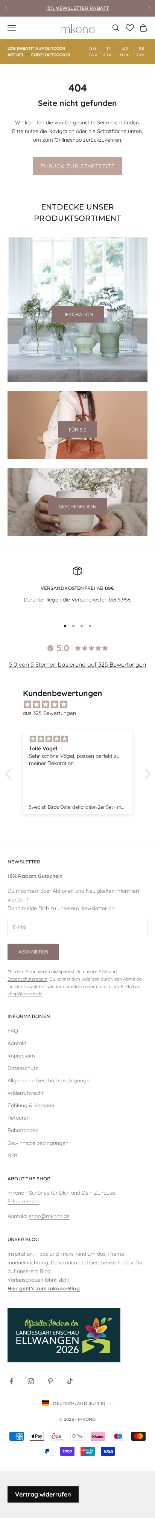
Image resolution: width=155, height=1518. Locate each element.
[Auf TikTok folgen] (70, 1381)
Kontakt (17, 1043)
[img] (81, 704)
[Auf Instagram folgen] (31, 1381)
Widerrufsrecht (26, 1093)
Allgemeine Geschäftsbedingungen (50, 1080)
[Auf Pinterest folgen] (50, 1381)
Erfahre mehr (24, 1201)
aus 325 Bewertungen (49, 713)
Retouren (19, 1117)
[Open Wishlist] (130, 28)
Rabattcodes (23, 1130)
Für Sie (77, 430)
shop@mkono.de (25, 993)
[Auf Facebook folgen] (11, 1381)
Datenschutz (23, 1068)
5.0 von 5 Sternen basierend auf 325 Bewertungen (77, 664)
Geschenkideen (77, 506)
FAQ (13, 1030)
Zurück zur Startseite (77, 166)
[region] (77, 589)
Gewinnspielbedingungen (38, 1143)
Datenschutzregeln (27, 979)
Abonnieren (33, 952)
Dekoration (77, 314)
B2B (12, 1155)
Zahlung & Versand (31, 1105)
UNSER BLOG (23, 1239)
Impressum (21, 1055)
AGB (103, 971)
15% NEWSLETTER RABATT (77, 8)
